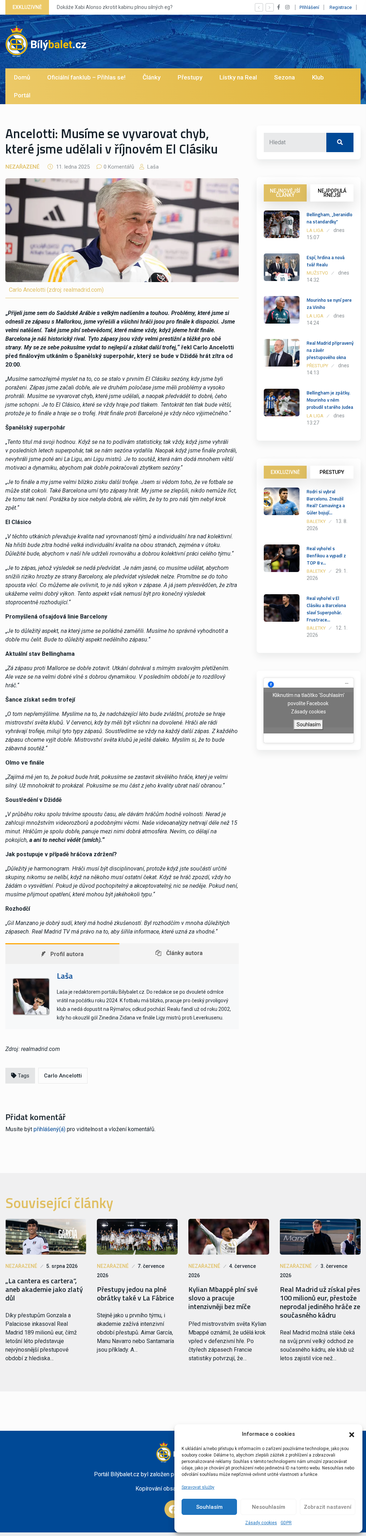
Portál (22, 95)
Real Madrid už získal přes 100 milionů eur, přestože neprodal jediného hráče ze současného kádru (320, 1302)
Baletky (316, 521)
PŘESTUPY (332, 472)
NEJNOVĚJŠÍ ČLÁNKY (285, 193)
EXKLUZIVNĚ (285, 472)
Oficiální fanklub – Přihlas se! (86, 77)
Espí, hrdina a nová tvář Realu (326, 261)
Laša (152, 167)
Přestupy (190, 77)
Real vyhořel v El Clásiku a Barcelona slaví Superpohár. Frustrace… (326, 609)
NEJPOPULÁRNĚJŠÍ (332, 193)
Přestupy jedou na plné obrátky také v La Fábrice (135, 1293)
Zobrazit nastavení (327, 1507)
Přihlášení (309, 7)
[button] (351, 1434)
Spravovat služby (198, 1487)
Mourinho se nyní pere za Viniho (329, 303)
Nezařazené (22, 167)
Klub (318, 77)
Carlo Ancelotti (63, 1075)
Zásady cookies (261, 1522)
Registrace (341, 7)
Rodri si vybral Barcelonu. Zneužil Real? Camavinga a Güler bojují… (326, 502)
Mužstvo (317, 273)
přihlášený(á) (49, 1129)
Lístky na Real (238, 77)
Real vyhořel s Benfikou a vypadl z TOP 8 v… (326, 555)
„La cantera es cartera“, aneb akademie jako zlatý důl (44, 1289)
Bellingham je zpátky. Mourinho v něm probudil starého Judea (330, 400)
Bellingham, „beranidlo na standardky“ (329, 218)
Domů (22, 77)
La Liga (315, 230)
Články (151, 77)
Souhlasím (209, 1507)
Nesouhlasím (268, 1507)
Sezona (284, 77)
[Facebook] (173, 1509)
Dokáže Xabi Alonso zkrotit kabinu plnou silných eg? (115, 7)
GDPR (286, 1522)
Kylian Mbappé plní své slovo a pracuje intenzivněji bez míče (223, 1298)
